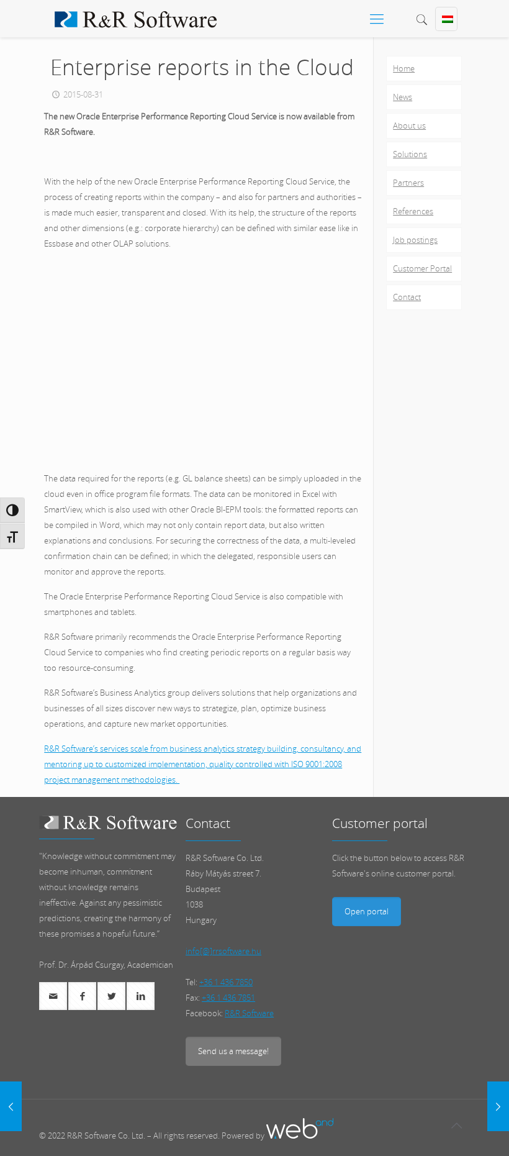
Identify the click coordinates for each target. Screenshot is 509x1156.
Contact (407, 297)
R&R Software (249, 1013)
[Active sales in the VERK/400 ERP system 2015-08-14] (11, 1106)
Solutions (410, 154)
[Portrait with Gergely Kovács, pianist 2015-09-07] (498, 1106)
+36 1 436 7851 (228, 997)
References (413, 211)
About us (409, 125)
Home (404, 68)
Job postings (415, 239)
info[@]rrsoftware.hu (223, 951)
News (402, 96)
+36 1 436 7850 (226, 982)
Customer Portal (422, 268)
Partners (408, 182)
